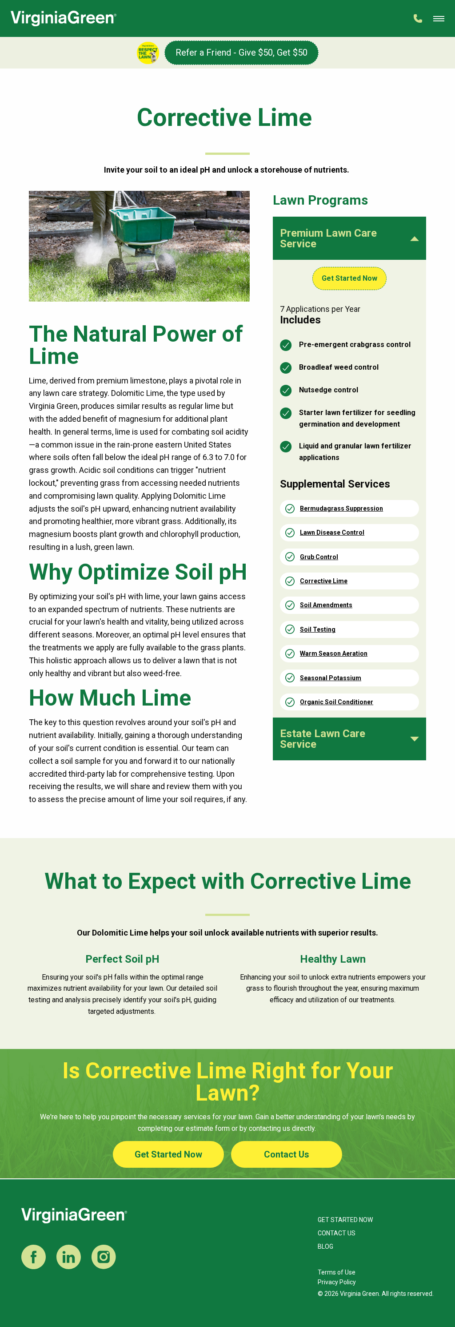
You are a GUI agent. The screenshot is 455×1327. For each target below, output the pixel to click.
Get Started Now (349, 278)
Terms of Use (336, 1272)
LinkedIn (68, 1257)
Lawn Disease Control (332, 532)
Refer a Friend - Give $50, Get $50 (241, 52)
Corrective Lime (323, 581)
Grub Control (319, 557)
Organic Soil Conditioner (336, 702)
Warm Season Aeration (333, 653)
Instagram (104, 1257)
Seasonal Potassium (330, 678)
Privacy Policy (337, 1282)
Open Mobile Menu (438, 18)
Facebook (33, 1257)
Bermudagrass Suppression (341, 508)
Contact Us (286, 1154)
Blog (325, 1246)
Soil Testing (317, 629)
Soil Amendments (326, 605)
